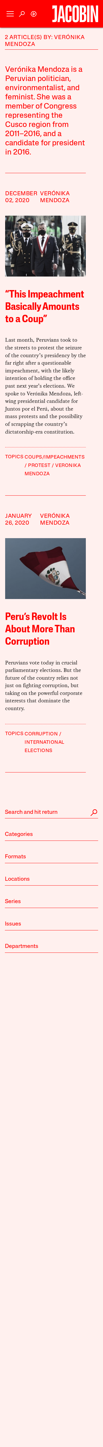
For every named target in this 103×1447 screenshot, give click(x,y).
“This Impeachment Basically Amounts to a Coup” (44, 307)
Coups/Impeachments (55, 457)
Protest (39, 465)
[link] (33, 14)
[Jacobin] (75, 13)
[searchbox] (51, 812)
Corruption (41, 734)
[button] (10, 14)
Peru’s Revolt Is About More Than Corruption (40, 629)
